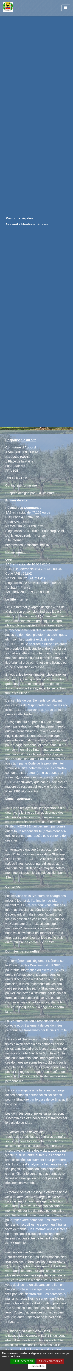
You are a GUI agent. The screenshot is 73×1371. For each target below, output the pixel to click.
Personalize (37, 1366)
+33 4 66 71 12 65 (18, 478)
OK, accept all (24, 1361)
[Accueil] (16, 7)
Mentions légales (34, 224)
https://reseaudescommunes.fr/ (27, 545)
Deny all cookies (51, 1361)
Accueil (11, 224)
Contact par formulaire (21, 485)
